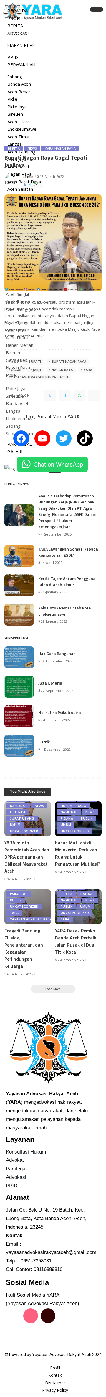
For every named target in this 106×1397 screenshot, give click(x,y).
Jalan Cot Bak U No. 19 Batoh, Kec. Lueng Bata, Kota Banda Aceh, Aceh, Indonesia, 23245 (46, 1218)
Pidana (67, 818)
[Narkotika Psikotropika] (19, 716)
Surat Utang (22, 818)
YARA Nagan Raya (60, 148)
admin (28, 176)
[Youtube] (13, 1332)
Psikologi (19, 894)
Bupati (35, 361)
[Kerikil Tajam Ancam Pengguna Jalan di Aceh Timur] (19, 585)
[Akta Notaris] (19, 687)
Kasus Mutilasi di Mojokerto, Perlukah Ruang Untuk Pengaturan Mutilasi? (77, 853)
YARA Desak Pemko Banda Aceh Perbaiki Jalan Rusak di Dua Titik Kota (76, 941)
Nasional (18, 806)
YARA (88, 369)
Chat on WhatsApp (58, 464)
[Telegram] (40, 184)
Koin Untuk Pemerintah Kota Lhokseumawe (64, 611)
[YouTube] (42, 438)
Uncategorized (24, 831)
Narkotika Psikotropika (59, 712)
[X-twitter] (65, 1315)
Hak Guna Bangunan (57, 653)
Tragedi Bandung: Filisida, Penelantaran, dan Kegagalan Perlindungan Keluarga (23, 948)
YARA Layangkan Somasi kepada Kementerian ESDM (68, 552)
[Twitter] (29, 184)
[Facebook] (25, 184)
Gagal (16, 369)
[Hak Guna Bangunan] (19, 657)
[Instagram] (30, 1315)
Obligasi (17, 812)
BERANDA (17, 11)
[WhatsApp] (34, 184)
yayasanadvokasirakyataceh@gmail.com (51, 1252)
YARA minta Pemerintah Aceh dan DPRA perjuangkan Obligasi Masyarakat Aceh (26, 856)
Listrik (44, 742)
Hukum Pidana (73, 806)
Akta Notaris (50, 683)
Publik (86, 818)
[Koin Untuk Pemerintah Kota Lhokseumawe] (19, 615)
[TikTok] (85, 438)
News (32, 148)
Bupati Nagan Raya (69, 361)
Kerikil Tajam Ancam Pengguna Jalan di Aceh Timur (66, 581)
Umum (15, 825)
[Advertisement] (53, 84)
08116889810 (48, 1269)
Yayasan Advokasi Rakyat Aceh (39, 377)
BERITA (15, 26)
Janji (37, 369)
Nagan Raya (62, 369)
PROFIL (15, 18)
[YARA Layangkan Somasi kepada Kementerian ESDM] (19, 556)
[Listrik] (19, 746)
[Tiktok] (48, 1315)
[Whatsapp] (30, 1332)
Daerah (87, 894)
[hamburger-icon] (96, 9)
